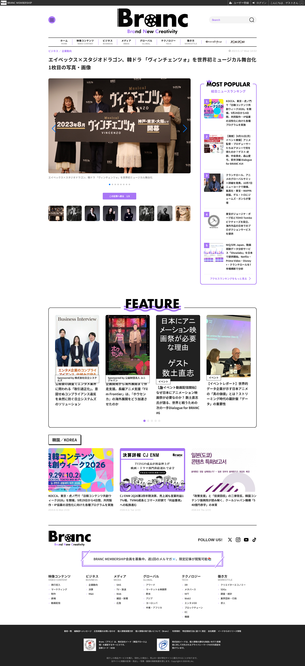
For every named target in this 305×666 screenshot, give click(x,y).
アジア (149, 598)
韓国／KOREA (64, 439)
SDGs (223, 589)
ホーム (64, 42)
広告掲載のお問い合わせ (104, 631)
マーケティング (59, 589)
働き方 (191, 42)
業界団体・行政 (229, 598)
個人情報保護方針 (125, 631)
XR (186, 584)
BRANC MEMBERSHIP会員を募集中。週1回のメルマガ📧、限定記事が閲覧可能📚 (152, 559)
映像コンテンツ (85, 42)
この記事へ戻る (119, 196)
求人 (223, 603)
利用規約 (176, 631)
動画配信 (55, 603)
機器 (187, 616)
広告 (118, 603)
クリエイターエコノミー (233, 584)
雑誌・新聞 (122, 598)
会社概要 (212, 631)
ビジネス (108, 42)
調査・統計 (226, 593)
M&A (91, 593)
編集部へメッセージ (83, 631)
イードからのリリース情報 (229, 631)
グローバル (146, 42)
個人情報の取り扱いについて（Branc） (152, 631)
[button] (69, 128)
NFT (187, 593)
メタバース (190, 589)
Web (118, 593)
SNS (118, 584)
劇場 (53, 598)
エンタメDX (191, 603)
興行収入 (55, 584)
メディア (126, 42)
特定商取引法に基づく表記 (194, 631)
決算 (91, 589)
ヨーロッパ (151, 603)
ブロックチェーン (194, 607)
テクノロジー (168, 42)
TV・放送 (121, 589)
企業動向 (93, 584)
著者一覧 (68, 631)
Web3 (188, 598)
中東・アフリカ (154, 607)
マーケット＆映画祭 (156, 589)
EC (186, 612)
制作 (53, 593)
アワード (150, 584)
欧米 (148, 593)
